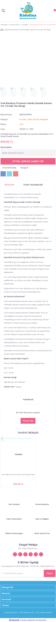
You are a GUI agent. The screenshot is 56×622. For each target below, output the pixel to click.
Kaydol (50, 573)
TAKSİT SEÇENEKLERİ (33, 184)
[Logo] (28, 10)
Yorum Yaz (28, 420)
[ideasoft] (14, 620)
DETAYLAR (9, 184)
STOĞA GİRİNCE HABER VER (28, 161)
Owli (21, 124)
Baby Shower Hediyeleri (38, 119)
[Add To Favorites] (8, 168)
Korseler (23, 119)
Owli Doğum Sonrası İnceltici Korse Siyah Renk (18, 474)
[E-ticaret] (27, 620)
